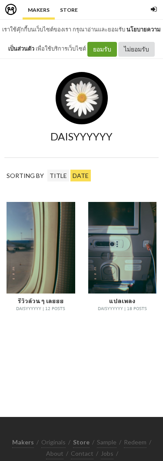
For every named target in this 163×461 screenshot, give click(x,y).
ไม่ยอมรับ (136, 49)
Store (69, 10)
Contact (82, 453)
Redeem (135, 442)
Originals (53, 442)
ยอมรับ (102, 49)
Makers (39, 10)
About (54, 453)
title (58, 175)
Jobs (107, 453)
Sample (106, 442)
